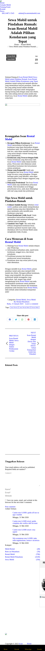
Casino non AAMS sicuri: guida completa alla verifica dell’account (25, 522)
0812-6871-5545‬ (8, 13)
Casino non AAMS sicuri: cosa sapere (24, 531)
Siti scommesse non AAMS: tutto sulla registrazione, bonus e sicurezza (26, 539)
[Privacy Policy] (37, 626)
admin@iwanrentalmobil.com (29, 13)
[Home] (7, 621)
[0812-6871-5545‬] (37, 621)
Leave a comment (31, 304)
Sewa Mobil (11, 59)
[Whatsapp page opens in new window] (16, 627)
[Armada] (7, 623)
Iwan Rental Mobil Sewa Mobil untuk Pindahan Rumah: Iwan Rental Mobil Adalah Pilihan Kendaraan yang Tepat (21, 79)
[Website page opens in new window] (27, 624)
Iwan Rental (14, 307)
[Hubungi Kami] (7, 624)
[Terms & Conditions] (37, 625)
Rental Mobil (11, 56)
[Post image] (11, 375)
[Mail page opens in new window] (23, 624)
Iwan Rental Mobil (25, 307)
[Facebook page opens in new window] (16, 624)
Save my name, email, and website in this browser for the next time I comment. (21, 501)
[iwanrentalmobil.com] (37, 624)
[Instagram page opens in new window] (20, 624)
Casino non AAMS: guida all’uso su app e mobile (26, 514)
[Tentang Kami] (7, 622)
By (21, 302)
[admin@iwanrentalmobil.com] (37, 623)
